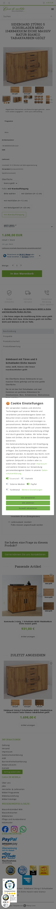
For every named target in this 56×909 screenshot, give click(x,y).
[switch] (5, 905)
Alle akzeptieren (28, 497)
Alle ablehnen (28, 503)
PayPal (34, 484)
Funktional (15, 489)
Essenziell (14, 478)
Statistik (29, 478)
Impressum (41, 463)
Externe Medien (17, 484)
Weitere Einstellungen (32, 489)
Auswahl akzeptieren (28, 508)
